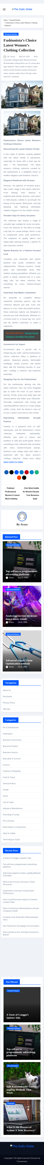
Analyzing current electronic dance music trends (21, 617)
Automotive (8, 734)
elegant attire (18, 60)
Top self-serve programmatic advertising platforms (22, 573)
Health (6, 790)
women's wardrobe (11, 77)
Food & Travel (9, 777)
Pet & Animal (8, 821)
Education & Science (12, 759)
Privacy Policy (9, 703)
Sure (23, 73)
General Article (9, 784)
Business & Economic (12, 740)
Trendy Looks (31, 73)
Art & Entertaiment (11, 728)
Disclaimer (7, 697)
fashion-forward (30, 60)
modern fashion (22, 70)
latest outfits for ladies (13, 462)
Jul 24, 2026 (22, 622)
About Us (7, 690)
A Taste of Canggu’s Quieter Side (17, 858)
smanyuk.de (8, 963)
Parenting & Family (11, 815)
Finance (6, 765)
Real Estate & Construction (14, 827)
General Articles (11, 34)
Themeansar (22, 1161)
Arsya (12, 57)
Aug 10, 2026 (23, 578)
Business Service (10, 752)
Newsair (34, 1158)
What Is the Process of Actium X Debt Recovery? (21, 1129)
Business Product (10, 746)
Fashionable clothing (12, 63)
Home (5, 796)
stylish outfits (15, 73)
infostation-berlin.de (11, 954)
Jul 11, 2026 (22, 667)
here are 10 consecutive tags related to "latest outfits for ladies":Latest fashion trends (22, 66)
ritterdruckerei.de (10, 966)
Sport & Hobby (9, 833)
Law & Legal (8, 802)
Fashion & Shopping (12, 771)
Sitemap (6, 709)
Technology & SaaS (11, 840)
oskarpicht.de (8, 951)
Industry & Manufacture (13, 808)
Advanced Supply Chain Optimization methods (19, 662)
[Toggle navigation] (4, 9)
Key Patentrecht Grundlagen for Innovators (21, 926)
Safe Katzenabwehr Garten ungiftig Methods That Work (21, 1089)
